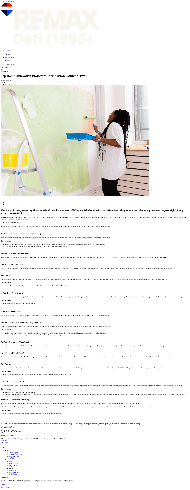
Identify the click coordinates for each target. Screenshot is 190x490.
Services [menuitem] (7, 54)
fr (1, 69)
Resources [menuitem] (8, 61)
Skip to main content (7, 1)
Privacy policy (5, 487)
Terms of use (5, 484)
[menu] (97, 54)
